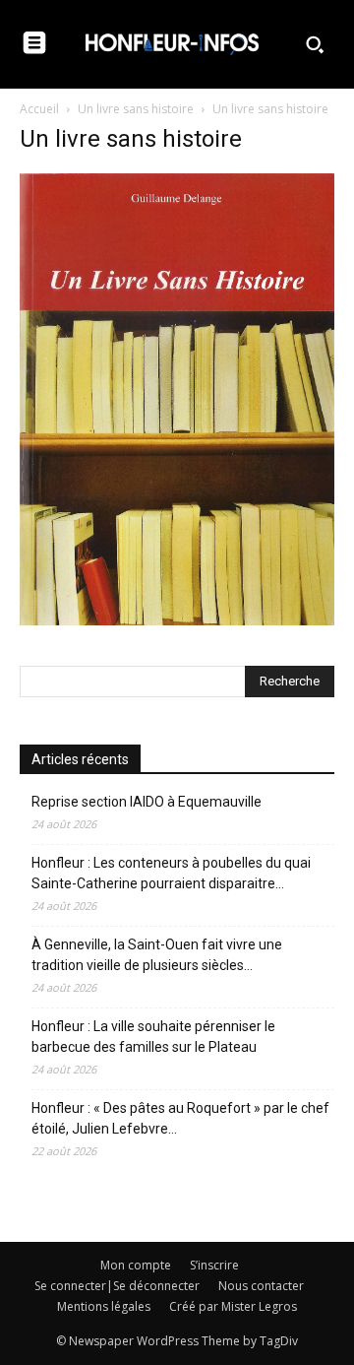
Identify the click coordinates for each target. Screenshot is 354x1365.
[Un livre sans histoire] (177, 620)
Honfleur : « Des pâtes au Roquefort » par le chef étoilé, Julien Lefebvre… (180, 1118)
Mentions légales (103, 1306)
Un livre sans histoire (136, 108)
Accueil (39, 108)
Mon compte (135, 1265)
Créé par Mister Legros (233, 1306)
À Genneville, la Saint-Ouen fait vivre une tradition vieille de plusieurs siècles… (156, 955)
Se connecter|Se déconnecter (117, 1285)
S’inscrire (214, 1265)
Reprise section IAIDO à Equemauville (148, 802)
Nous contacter (261, 1285)
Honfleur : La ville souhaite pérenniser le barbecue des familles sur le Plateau (153, 1036)
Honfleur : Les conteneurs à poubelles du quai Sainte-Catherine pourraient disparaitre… (171, 873)
